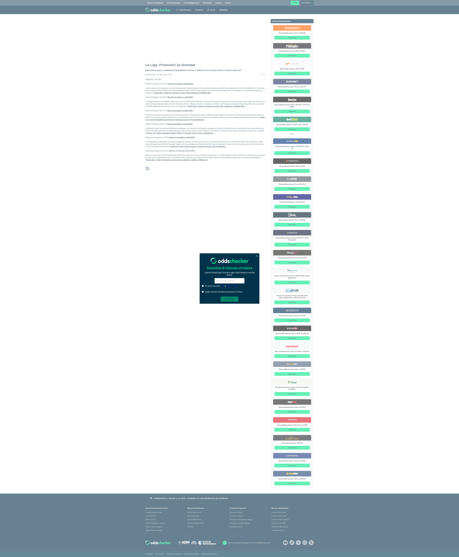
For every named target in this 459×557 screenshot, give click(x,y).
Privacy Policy (232, 286)
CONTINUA (229, 299)
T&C (222, 286)
